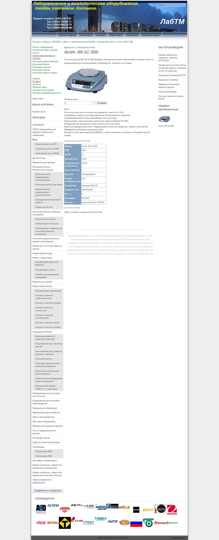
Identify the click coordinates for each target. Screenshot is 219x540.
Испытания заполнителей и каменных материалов (47, 364)
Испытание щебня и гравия (44, 73)
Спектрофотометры (41, 438)
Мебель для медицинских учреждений (47, 275)
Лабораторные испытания (47, 224)
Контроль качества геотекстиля (44, 308)
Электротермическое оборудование (41, 481)
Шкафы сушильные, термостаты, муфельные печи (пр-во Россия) (47, 473)
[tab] (61, 490)
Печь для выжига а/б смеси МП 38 (171, 97)
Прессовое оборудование (43, 421)
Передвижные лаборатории (44, 408)
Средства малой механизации (46, 442)
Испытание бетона (40, 64)
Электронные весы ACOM (82, 42)
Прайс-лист (116, 35)
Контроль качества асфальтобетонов (44, 296)
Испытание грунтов (41, 70)
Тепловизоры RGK (43, 456)
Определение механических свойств (48, 201)
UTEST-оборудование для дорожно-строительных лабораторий (44, 132)
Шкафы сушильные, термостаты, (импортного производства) (47, 466)
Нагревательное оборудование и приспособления (42, 192)
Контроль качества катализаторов (44, 316)
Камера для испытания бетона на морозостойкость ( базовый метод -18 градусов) (172, 68)
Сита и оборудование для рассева (44, 432)
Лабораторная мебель (45, 270)
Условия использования (43, 90)
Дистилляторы (39, 158)
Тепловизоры (38, 447)
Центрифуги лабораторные (44, 460)
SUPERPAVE (86, 35)
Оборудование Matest (42, 332)
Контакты (36, 84)
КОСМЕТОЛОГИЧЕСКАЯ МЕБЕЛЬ (46, 263)
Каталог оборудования (42, 47)
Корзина (36, 78)
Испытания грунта (43, 359)
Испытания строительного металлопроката (47, 372)
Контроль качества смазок (47, 322)
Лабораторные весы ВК (46, 144)
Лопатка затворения (168, 92)
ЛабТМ (172, 21)
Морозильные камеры (42, 282)
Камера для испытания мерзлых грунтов (169, 85)
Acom (66, 109)
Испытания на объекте (45, 219)
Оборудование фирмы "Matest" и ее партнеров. (46, 387)
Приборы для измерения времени (47, 426)
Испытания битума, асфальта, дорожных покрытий (49, 352)
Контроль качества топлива (47, 327)
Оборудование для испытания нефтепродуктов (46, 402)
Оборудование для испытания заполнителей (46, 394)
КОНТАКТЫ (132, 35)
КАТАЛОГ (101, 35)
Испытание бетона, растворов (48, 185)
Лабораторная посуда (42, 253)
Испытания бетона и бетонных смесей (49, 345)
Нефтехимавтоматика (42, 286)
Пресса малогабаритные (43, 417)
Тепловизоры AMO (43, 451)
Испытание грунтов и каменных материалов (46, 213)
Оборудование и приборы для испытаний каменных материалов (48, 231)
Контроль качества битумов (48, 303)
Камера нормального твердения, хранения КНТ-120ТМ (168, 58)
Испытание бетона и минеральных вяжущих (42, 168)
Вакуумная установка (168, 80)
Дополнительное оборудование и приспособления (43, 177)
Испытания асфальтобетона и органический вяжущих (45, 240)
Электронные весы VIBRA (47, 153)
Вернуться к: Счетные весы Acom (79, 47)
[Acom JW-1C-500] (164, 122)
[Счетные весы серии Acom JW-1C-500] (86, 96)
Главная (46, 42)
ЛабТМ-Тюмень (67, 35)
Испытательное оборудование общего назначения (49, 379)
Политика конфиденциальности (46, 93)
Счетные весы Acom (106, 42)
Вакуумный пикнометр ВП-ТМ (172, 75)
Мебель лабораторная (42, 258)
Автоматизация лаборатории (48, 291)
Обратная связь (151, 35)
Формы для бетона (43, 207)
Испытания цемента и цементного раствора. (45, 337)
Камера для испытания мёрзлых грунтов (47, 247)
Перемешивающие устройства (46, 412)
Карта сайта (37, 98)
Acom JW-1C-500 (166, 126)
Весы (66, 42)
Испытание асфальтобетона (45, 61)
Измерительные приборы (43, 162)
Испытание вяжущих (41, 67)
